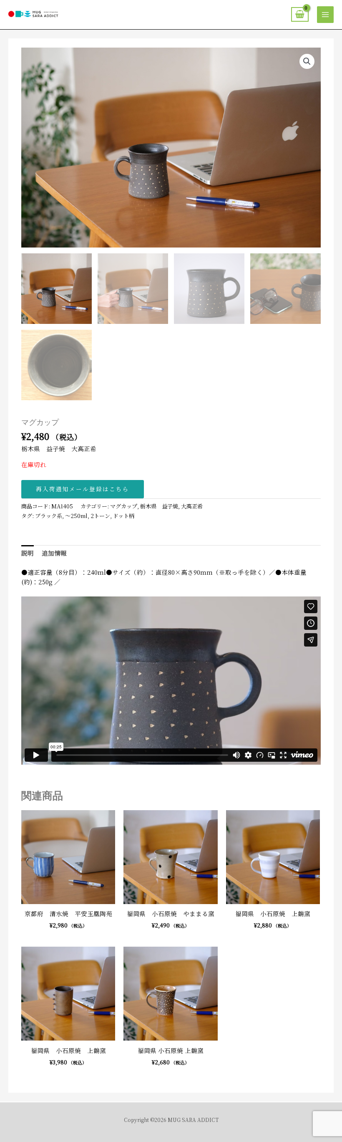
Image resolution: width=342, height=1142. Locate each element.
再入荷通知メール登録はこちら (82, 489)
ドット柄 (123, 516)
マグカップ (123, 506)
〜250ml (76, 516)
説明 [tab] (27, 552)
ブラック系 (48, 516)
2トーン (100, 516)
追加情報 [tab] (54, 552)
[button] (306, 61)
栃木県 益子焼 (159, 506)
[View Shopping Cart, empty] (300, 14)
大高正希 (192, 506)
